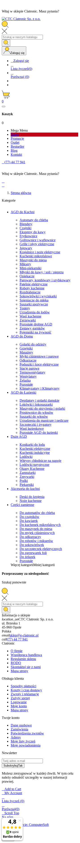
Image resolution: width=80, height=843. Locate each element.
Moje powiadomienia (25, 745)
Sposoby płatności (23, 686)
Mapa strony (19, 671)
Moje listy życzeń (23, 741)
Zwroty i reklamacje (25, 694)
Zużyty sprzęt (20, 698)
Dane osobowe (21, 725)
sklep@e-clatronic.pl (24, 635)
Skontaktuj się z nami (26, 667)
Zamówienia (19, 729)
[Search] (6, 42)
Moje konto (19, 706)
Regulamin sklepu (23, 659)
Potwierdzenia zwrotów (27, 733)
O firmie (16, 651)
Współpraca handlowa (26, 655)
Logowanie (19, 702)
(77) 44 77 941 (17, 639)
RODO (16, 663)
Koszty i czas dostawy (26, 690)
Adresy (16, 737)
